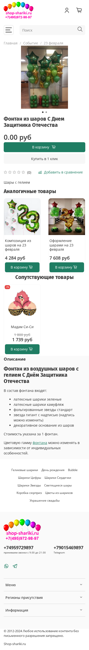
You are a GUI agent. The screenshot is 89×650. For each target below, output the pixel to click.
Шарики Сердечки (57, 478)
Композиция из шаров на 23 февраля (18, 245)
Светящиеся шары (58, 485)
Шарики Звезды (29, 485)
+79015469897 (68, 547)
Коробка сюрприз (29, 493)
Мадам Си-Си (22, 326)
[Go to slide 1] (43, 112)
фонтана (40, 442)
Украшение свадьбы (45, 500)
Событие (30, 43)
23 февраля (53, 43)
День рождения (53, 470)
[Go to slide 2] (46, 112)
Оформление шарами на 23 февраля (61, 245)
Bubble (73, 470)
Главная (11, 43)
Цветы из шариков (59, 493)
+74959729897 (18, 547)
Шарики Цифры (29, 478)
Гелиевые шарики (24, 470)
